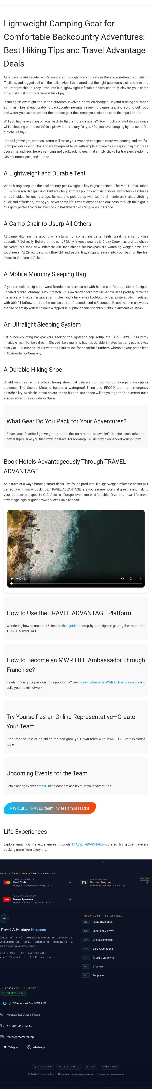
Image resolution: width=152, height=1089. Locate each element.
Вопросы (116, 975)
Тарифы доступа (116, 957)
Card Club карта (116, 948)
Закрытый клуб (116, 921)
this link (46, 786)
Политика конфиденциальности (75, 1074)
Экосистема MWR (116, 930)
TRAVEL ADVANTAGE (87, 844)
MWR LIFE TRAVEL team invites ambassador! (49, 808)
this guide (69, 626)
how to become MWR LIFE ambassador (110, 682)
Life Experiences (116, 939)
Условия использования (111, 1074)
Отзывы (116, 966)
